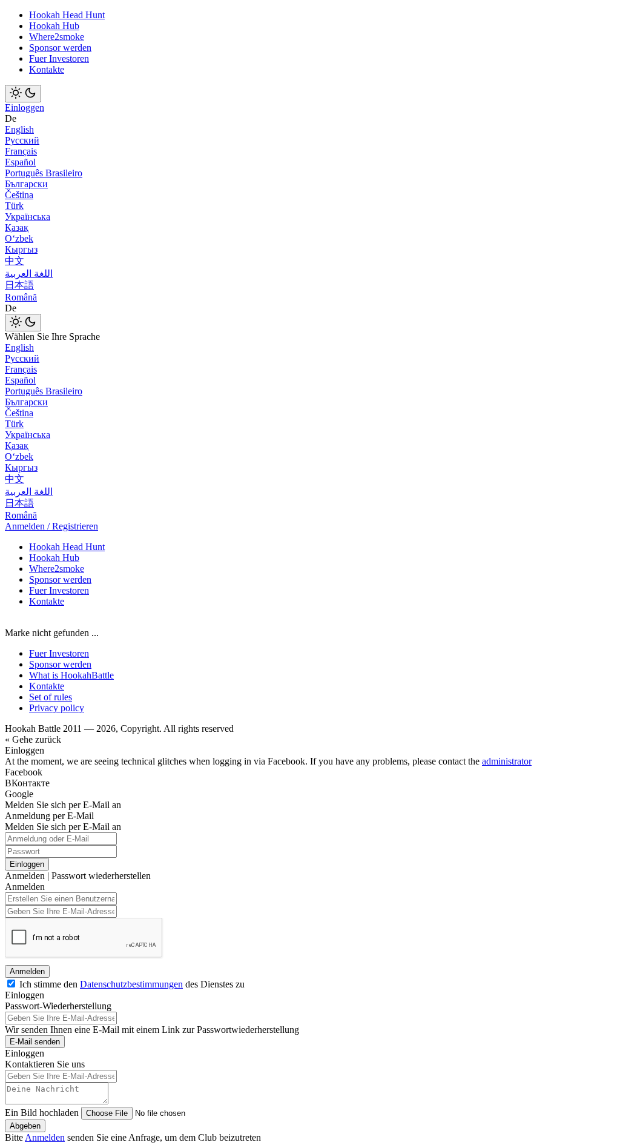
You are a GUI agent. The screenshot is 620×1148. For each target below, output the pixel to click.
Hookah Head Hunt (67, 15)
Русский (22, 140)
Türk (14, 206)
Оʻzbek (19, 238)
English (19, 129)
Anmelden (27, 971)
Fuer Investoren (59, 58)
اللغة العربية (29, 273)
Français (21, 151)
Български (26, 184)
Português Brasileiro (43, 173)
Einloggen (24, 107)
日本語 (19, 285)
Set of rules (50, 697)
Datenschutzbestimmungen (131, 984)
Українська (27, 216)
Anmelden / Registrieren (51, 526)
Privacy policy (56, 708)
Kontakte (46, 69)
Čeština (19, 195)
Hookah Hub (54, 26)
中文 (14, 261)
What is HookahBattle (71, 675)
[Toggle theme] (23, 93)
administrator (507, 761)
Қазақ (16, 227)
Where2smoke (56, 37)
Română (21, 297)
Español (20, 162)
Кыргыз (21, 249)
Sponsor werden (60, 47)
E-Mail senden (35, 1041)
